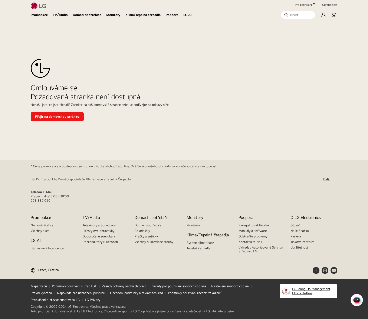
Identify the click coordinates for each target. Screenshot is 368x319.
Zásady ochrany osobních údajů (124, 286)
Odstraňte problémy (253, 236)
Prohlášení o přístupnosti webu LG (55, 300)
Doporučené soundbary (99, 236)
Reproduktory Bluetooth (100, 242)
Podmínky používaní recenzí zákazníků (195, 293)
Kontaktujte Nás (250, 242)
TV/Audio (60, 15)
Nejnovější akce (42, 225)
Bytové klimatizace (200, 243)
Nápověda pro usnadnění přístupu (81, 293)
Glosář (295, 225)
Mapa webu (39, 286)
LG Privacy (92, 300)
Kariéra (295, 236)
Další (326, 179)
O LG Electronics (305, 217)
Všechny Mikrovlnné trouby (154, 242)
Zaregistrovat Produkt (255, 225)
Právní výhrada (41, 293)
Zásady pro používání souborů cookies (178, 286)
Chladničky (142, 231)
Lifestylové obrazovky (98, 231)
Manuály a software (253, 231)
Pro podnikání (303, 4)
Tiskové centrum (302, 242)
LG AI (187, 15)
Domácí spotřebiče (87, 15)
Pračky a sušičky (146, 236)
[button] (298, 15)
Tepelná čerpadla (198, 248)
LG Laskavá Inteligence (47, 248)
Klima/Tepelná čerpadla (143, 15)
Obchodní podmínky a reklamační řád (136, 293)
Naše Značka (299, 231)
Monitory (113, 15)
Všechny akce (40, 231)
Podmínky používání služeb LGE (74, 286)
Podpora (172, 15)
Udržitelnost (299, 247)
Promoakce (39, 15)
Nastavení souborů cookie (230, 286)
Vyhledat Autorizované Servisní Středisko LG (261, 249)
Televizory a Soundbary (99, 225)
